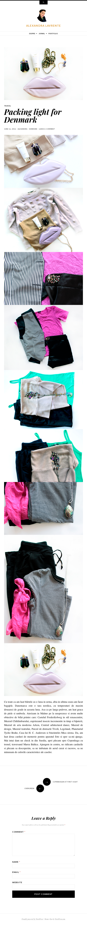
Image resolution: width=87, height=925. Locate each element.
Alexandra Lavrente (43, 25)
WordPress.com (60, 919)
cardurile (78, 744)
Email (16, 872)
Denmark (33, 129)
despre (32, 33)
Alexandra (23, 129)
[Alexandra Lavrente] (43, 15)
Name (16, 862)
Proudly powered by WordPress (32, 919)
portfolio (53, 33)
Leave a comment (47, 129)
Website (17, 882)
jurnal (42, 33)
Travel (7, 106)
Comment (18, 832)
